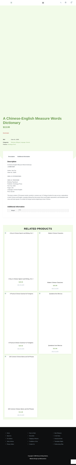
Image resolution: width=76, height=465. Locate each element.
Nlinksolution (42, 458)
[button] (43, 2)
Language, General (25, 142)
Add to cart (20, 284)
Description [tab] (11, 156)
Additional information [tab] (23, 156)
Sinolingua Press (12, 144)
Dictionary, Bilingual (15, 142)
